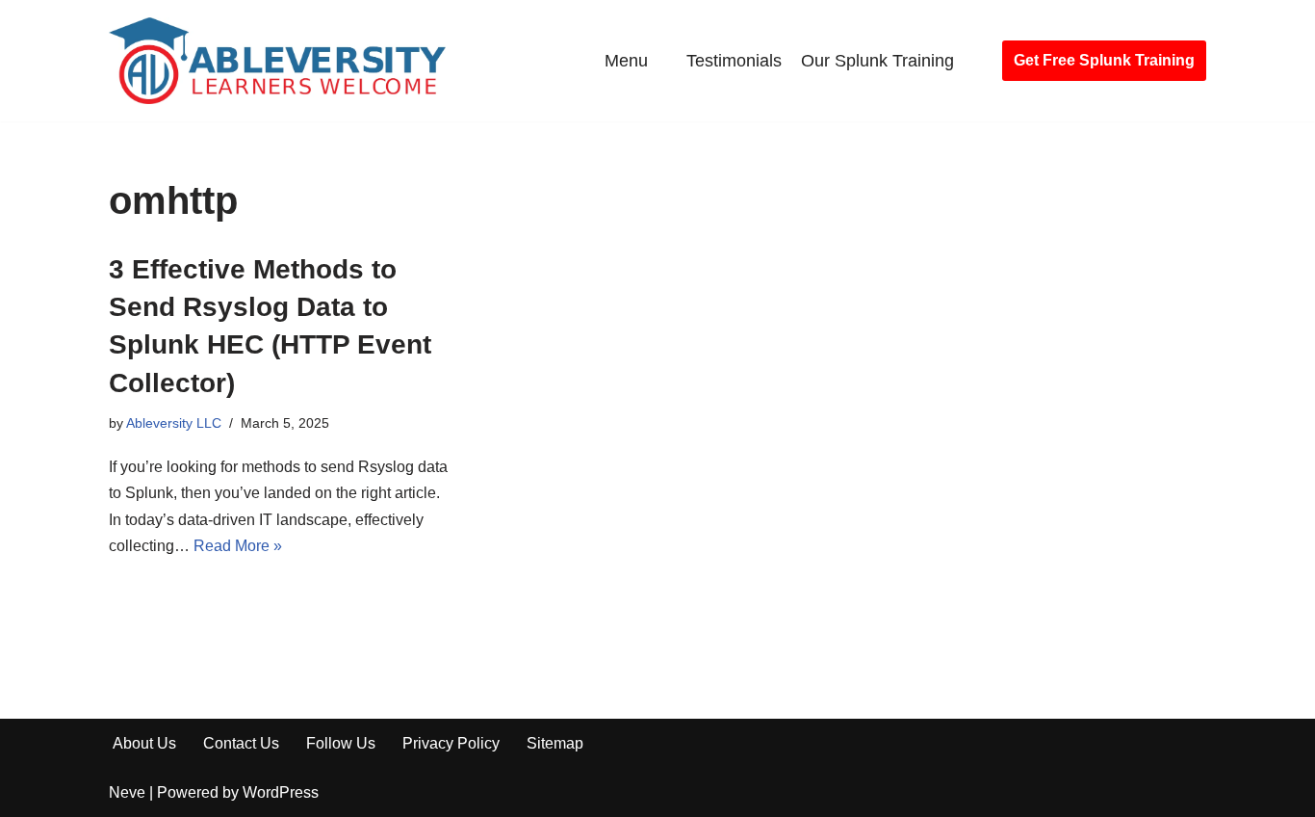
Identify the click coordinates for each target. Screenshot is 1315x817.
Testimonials (734, 60)
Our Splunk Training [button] (877, 60)
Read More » (237, 546)
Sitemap (555, 743)
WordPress (281, 792)
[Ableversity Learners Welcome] (277, 60)
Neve (127, 792)
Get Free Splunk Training (1104, 60)
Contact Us (241, 743)
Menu (626, 60)
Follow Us (340, 743)
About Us (144, 743)
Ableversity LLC (173, 423)
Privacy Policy (451, 743)
